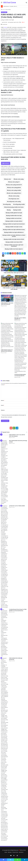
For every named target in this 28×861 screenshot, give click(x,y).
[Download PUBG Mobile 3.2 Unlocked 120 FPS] (21, 348)
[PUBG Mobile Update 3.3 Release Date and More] (7, 336)
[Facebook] (3, 253)
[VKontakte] (18, 253)
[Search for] (26, 3)
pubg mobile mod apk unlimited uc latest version (14, 235)
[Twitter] (6, 253)
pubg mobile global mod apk (14, 212)
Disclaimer (21, 852)
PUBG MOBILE (8, 9)
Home (3, 9)
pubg (9, 210)
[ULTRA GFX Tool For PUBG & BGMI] (4, 556)
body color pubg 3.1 (14, 182)
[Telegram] (25, 253)
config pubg (7, 204)
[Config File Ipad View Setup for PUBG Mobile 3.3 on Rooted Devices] (4, 633)
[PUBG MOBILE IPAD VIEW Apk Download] (4, 749)
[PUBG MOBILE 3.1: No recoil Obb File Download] (7, 298)
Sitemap (10, 852)
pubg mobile (17, 210)
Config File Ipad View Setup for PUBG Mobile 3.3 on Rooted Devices (18, 610)
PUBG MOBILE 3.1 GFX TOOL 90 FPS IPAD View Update (17, 435)
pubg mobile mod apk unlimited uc (14, 232)
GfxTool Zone (23, 850)
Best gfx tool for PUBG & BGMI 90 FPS (20, 318)
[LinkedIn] (8, 253)
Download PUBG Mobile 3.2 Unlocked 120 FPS (20, 375)
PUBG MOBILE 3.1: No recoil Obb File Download (7, 303)
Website (3, 410)
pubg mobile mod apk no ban (14, 226)
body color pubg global (14, 187)
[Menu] (1, 3)
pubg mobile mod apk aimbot (14, 221)
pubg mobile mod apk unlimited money (14, 229)
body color (8, 179)
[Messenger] (20, 253)
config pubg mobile (19, 204)
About (6, 852)
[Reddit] (15, 253)
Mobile (5, 27)
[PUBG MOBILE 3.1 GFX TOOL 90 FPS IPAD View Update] (4, 436)
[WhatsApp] (22, 253)
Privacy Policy (15, 852)
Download (6, 163)
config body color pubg (14, 201)
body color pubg (19, 179)
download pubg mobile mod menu (14, 207)
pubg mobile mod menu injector (14, 249)
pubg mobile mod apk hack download (14, 224)
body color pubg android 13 (14, 184)
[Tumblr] (10, 253)
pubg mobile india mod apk (14, 215)
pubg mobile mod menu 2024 (14, 242)
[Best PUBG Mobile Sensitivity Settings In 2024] (4, 472)
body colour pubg (14, 196)
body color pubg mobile (14, 190)
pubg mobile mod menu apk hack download (14, 245)
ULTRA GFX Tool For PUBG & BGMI (17, 505)
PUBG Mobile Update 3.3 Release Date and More (7, 350)
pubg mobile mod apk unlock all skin (14, 239)
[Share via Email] (3, 256)
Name (2, 400)
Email (2, 405)
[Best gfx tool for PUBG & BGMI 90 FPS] (21, 306)
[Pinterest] (13, 253)
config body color (14, 198)
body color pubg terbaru (14, 193)
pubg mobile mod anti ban (14, 218)
